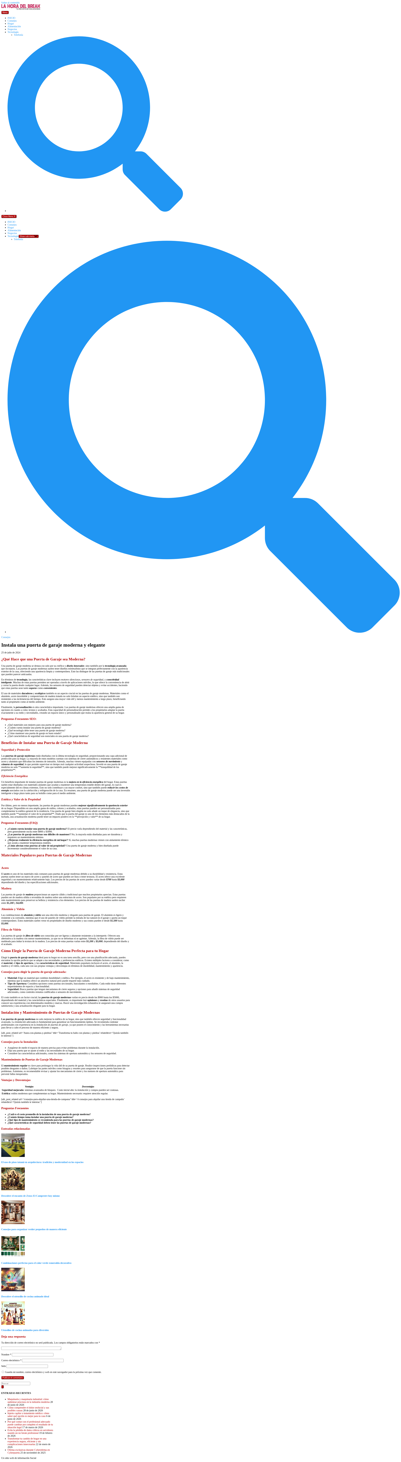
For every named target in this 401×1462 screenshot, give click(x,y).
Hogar (11, 23)
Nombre (6, 1354)
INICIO (11, 18)
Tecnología (13, 32)
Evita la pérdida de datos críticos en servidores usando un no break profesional (30, 1431)
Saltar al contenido (10, 2)
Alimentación (14, 26)
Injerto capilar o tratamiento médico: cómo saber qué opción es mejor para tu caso (28, 1414)
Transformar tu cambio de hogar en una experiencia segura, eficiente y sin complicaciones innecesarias (27, 1441)
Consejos (12, 20)
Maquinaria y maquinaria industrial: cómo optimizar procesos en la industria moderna (29, 1400)
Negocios (12, 29)
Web (3, 1366)
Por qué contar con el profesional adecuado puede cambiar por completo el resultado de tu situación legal (30, 1424)
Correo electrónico (11, 1360)
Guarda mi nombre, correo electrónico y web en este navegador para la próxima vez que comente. (53, 1372)
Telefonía (18, 34)
